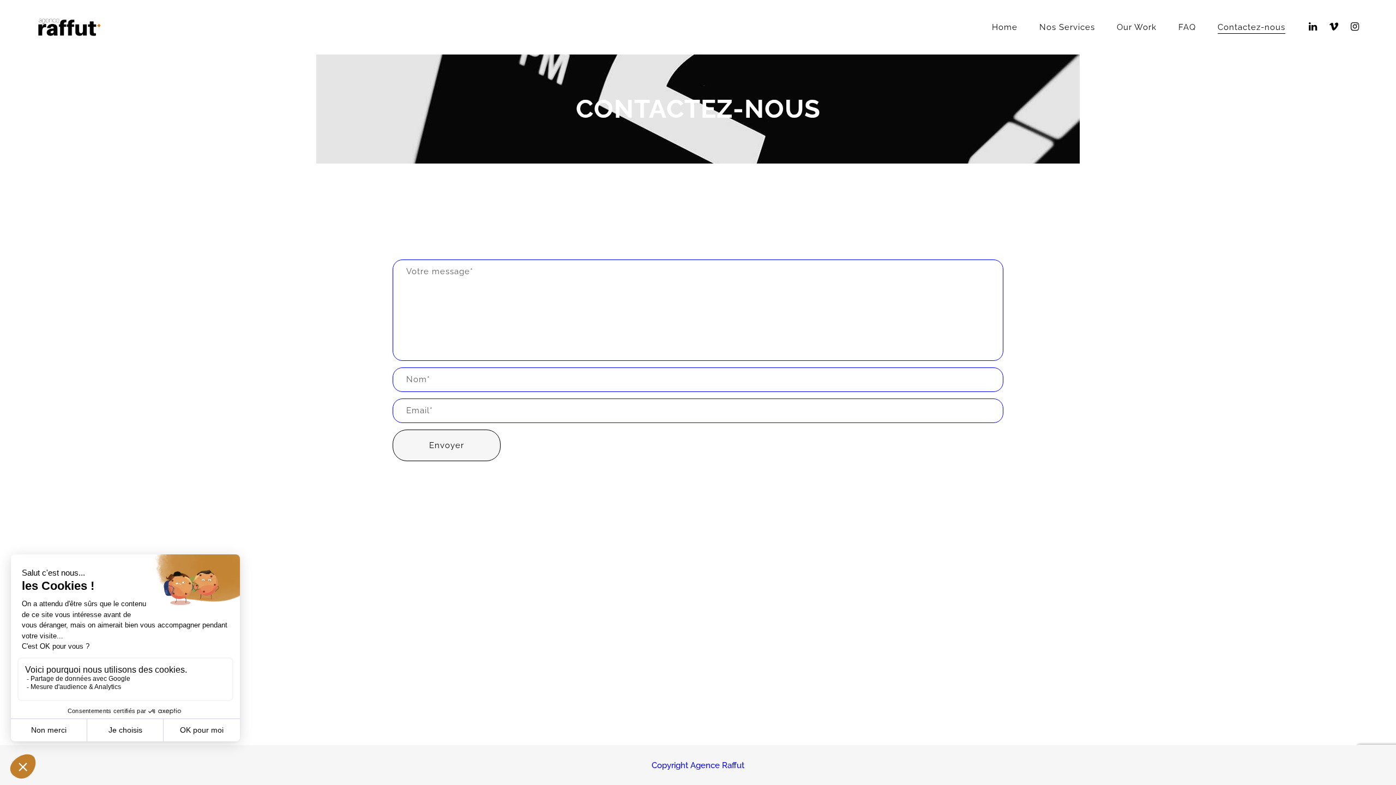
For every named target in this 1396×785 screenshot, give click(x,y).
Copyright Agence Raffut (698, 765)
